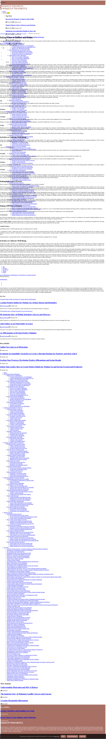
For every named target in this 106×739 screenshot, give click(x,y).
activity (4, 272)
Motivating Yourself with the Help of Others (17, 644)
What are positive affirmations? (17, 391)
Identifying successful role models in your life (21, 522)
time (4, 266)
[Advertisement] (53, 21)
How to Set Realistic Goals (13, 653)
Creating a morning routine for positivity (7, 33)
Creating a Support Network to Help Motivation (18, 667)
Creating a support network (16, 493)
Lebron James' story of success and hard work (21, 543)
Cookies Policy (56, 736)
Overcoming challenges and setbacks (16, 507)
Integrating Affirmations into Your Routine (17, 665)
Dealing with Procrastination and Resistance (17, 631)
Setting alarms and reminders (17, 413)
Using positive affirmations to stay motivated (21, 502)
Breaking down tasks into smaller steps (19, 488)
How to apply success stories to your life (17, 519)
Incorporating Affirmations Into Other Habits (18, 614)
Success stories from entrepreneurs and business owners (23, 516)
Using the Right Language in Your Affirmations (18, 591)
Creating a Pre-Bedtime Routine (15, 660)
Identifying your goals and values (18, 473)
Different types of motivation (17, 483)
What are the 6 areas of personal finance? (17, 564)
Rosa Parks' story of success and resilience (20, 533)
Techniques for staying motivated (15, 484)
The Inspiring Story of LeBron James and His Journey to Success (23, 639)
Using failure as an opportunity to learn (19, 511)
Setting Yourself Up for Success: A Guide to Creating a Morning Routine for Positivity (28, 570)
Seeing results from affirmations (14, 402)
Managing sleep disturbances (17, 421)
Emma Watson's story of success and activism (21, 544)
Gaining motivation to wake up (14, 409)
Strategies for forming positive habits (16, 414)
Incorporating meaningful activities (18, 469)
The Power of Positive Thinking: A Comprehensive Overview (22, 655)
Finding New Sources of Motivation (16, 624)
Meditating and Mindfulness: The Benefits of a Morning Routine (22, 679)
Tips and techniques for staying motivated (14, 477)
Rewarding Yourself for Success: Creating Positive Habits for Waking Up (25, 649)
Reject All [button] (82, 736)
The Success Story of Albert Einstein (16, 648)
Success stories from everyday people (19, 515)
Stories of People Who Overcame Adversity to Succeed (20, 672)
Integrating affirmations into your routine (20, 382)
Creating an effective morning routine (16, 455)
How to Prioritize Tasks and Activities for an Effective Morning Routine (24, 637)
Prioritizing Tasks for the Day (14, 598)
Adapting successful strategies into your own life (22, 523)
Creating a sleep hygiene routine (18, 424)
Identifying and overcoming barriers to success (21, 491)
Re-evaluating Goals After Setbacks (15, 551)
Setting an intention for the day (14, 472)
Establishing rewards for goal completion (20, 500)
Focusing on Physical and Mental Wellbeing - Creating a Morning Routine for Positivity (28, 602)
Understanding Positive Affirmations (16, 677)
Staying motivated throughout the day (19, 476)
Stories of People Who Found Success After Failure (19, 582)
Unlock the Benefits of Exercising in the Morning (19, 612)
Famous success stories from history (15, 530)
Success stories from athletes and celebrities (20, 518)
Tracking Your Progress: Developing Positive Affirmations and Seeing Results (26, 599)
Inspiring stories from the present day (16, 542)
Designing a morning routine (14, 431)
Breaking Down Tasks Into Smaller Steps (17, 663)
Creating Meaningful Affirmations (15, 585)
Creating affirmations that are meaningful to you (21, 378)
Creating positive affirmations (17, 435)
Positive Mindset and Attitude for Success (17, 567)
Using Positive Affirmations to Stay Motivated (18, 658)
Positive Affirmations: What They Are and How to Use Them (22, 670)
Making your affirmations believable (19, 379)
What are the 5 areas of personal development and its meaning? (22, 674)
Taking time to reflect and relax (17, 462)
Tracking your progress (15, 405)
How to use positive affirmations (18, 393)
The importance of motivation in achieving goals (22, 480)
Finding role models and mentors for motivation (21, 504)
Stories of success (8, 512)
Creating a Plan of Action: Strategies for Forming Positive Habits (22, 600)
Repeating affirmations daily (17, 400)
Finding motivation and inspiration (18, 433)
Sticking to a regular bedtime (17, 423)
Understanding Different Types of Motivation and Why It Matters (23, 659)
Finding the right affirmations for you (19, 395)
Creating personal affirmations (17, 398)
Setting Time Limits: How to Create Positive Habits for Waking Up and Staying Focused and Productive (32, 605)
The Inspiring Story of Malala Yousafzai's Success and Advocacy (23, 561)
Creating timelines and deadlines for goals (20, 497)
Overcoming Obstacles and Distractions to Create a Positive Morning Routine (26, 592)
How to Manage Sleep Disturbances (16, 578)
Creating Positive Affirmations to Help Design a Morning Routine (23, 645)
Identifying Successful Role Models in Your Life (18, 554)
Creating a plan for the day (16, 470)
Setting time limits (14, 430)
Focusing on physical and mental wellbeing (20, 467)
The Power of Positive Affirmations (15, 593)
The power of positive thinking (17, 392)
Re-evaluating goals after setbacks (18, 508)
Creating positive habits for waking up (13, 407)
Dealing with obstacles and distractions (19, 452)
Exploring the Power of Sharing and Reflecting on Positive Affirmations (24, 579)
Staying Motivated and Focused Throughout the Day (20, 623)
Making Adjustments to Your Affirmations (17, 563)
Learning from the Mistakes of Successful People (19, 638)
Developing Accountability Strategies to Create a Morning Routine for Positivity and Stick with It (30, 662)
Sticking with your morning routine (15, 449)
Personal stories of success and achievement (17, 536)
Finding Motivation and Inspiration (15, 635)
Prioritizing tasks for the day (17, 434)
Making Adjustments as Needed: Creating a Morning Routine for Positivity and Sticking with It (30, 574)
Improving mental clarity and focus (18, 448)
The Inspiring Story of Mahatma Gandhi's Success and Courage (22, 565)
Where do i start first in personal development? (18, 556)
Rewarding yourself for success (17, 416)
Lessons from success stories (14, 525)
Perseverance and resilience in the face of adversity (22, 526)
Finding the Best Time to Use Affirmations (17, 673)
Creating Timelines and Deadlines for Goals (17, 586)
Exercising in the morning (16, 463)
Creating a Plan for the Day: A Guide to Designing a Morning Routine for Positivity (27, 549)
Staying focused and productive (14, 426)
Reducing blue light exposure (17, 438)
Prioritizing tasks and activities (17, 456)
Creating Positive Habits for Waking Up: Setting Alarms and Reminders (24, 584)
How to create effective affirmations (18, 389)
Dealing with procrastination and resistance (20, 494)
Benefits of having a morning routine (16, 444)
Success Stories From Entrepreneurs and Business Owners (21, 572)
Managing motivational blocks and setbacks (17, 490)
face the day (5, 269)
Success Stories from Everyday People (16, 589)
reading (4, 271)
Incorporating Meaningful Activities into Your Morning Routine (22, 610)
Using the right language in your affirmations (21, 377)
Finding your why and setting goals (18, 486)
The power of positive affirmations (18, 388)
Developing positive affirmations (12, 374)
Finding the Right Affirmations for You (16, 627)
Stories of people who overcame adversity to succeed (23, 539)
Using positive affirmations (16, 410)
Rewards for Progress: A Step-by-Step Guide (18, 613)
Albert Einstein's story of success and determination (22, 535)
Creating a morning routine (16, 412)
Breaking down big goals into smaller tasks (20, 498)
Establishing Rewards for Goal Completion (17, 652)
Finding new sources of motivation (18, 509)
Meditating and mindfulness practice (19, 465)
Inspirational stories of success (14, 514)
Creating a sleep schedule (16, 440)
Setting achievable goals (13, 495)
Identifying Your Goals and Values (15, 621)
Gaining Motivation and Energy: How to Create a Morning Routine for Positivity (26, 568)
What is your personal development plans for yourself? (20, 642)
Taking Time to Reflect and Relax (15, 558)
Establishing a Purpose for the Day (15, 676)
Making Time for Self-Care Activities (16, 596)
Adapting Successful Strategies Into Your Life (18, 619)
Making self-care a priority (22, 33)
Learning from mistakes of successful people (21, 521)
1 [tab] (3, 47)
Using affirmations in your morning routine (17, 381)
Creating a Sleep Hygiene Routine (15, 581)
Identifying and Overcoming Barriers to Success (18, 617)
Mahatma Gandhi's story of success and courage (21, 532)
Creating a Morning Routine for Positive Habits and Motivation (22, 632)
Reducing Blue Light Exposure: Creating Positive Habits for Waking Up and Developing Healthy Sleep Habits (34, 577)
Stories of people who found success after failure (22, 537)
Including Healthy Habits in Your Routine (17, 620)
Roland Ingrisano (5, 43)
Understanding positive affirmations (15, 386)
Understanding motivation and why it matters (18, 479)
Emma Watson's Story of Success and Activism (18, 656)
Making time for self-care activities (18, 459)
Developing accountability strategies (19, 451)
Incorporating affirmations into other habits (20, 384)
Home (4, 11)
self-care (5, 268)
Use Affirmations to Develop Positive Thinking (18, 571)
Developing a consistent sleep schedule (16, 420)
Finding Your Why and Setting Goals (16, 588)
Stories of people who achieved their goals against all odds (24, 540)
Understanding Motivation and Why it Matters (18, 575)
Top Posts (6, 547)
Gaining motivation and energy (17, 447)
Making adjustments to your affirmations (20, 406)
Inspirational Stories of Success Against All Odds (19, 553)
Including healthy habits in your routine (19, 458)
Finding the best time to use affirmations (19, 385)
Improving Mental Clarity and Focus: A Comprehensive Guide (22, 595)
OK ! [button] (63, 736)
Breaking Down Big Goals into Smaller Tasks (18, 628)
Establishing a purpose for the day (18, 474)
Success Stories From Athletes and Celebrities (18, 641)
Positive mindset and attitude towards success (21, 529)
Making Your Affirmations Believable (16, 626)
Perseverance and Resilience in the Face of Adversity (20, 550)
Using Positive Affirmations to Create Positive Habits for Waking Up (24, 603)
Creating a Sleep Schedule (13, 560)
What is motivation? (15, 481)
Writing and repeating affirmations (15, 396)
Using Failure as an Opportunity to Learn (17, 646)
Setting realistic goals (15, 419)
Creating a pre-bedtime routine (17, 441)
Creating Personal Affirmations (14, 634)
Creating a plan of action (16, 417)
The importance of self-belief (17, 403)
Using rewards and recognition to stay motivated (22, 487)
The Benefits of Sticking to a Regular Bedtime (18, 669)
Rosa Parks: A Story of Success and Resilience (18, 557)
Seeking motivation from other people (19, 505)
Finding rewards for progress (17, 427)
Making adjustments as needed (17, 453)
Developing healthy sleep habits (14, 437)
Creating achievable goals (16, 428)
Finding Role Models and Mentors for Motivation (19, 609)
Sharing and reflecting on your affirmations (20, 399)
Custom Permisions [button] (72, 736)
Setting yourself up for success (17, 445)
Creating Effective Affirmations (14, 616)
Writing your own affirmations (14, 375)
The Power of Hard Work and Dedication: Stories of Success (22, 666)
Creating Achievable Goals (13, 606)
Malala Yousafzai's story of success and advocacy (22, 546)
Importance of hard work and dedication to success (22, 528)
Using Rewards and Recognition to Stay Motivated (19, 607)
